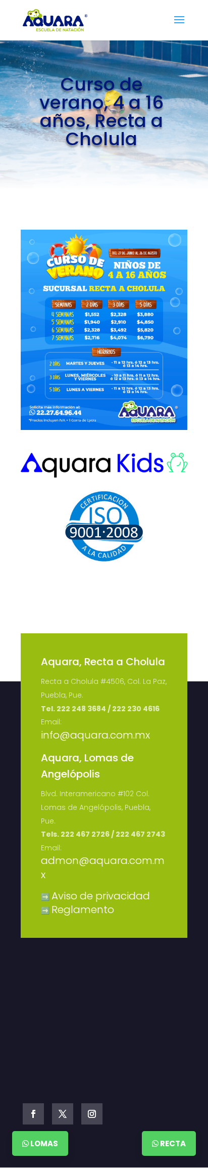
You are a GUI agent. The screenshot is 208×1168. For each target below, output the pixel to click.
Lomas (43, 1143)
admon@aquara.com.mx (103, 867)
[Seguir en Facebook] (33, 1113)
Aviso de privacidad (100, 896)
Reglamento (82, 909)
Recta (172, 1143)
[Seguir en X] (62, 1113)
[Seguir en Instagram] (91, 1113)
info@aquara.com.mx (95, 735)
